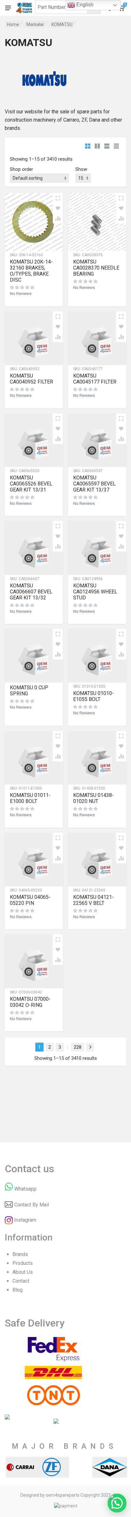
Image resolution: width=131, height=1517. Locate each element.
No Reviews (20, 293)
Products (22, 1263)
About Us (22, 1272)
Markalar (35, 24)
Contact (20, 1281)
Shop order (21, 169)
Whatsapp (25, 1189)
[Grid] (88, 146)
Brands (20, 1254)
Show (81, 169)
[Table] (116, 146)
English (84, 4)
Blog (17, 1290)
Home (13, 24)
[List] (107, 146)
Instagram (25, 1220)
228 (77, 1047)
